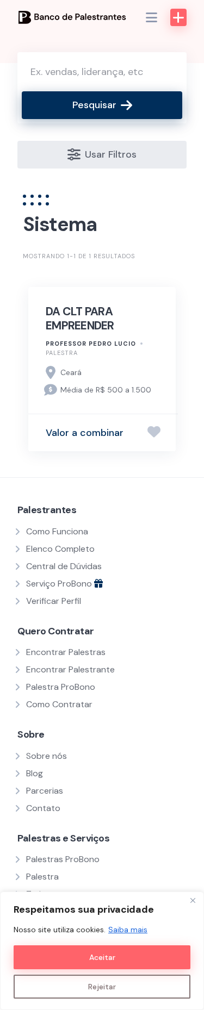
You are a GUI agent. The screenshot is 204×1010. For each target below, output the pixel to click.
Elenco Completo (60, 548)
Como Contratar (59, 704)
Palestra (62, 353)
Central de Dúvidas (64, 566)
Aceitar (102, 957)
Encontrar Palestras (66, 652)
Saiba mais (127, 929)
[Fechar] (192, 900)
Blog (34, 773)
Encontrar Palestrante (70, 669)
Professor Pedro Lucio (91, 343)
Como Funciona (57, 531)
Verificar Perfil (53, 601)
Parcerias (44, 790)
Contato (43, 808)
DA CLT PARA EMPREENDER (80, 318)
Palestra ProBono (60, 687)
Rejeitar (102, 987)
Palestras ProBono (63, 859)
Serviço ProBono (60, 583)
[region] (102, 950)
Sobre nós (46, 756)
